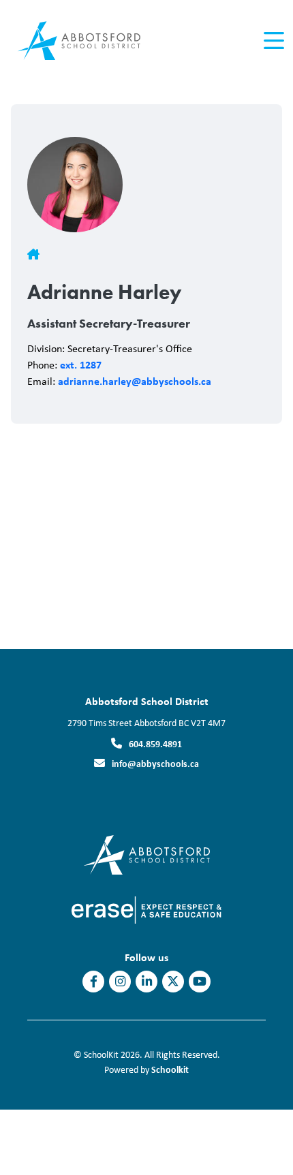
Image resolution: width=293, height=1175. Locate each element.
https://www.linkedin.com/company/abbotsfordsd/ (147, 981)
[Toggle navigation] (273, 40)
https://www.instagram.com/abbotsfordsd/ (120, 981)
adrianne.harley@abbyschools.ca (134, 380)
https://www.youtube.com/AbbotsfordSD (199, 981)
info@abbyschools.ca (155, 763)
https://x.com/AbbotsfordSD (173, 981)
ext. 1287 (81, 364)
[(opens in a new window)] (146, 909)
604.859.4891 (155, 743)
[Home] (87, 41)
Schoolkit (170, 1069)
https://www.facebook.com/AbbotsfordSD (93, 981)
